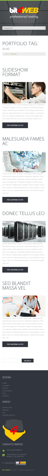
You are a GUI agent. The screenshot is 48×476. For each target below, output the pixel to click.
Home (7, 54)
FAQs (4, 393)
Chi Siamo (6, 386)
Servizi (5, 388)
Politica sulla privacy (26, 470)
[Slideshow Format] (24, 92)
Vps (3, 413)
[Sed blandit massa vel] (24, 306)
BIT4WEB (6, 470)
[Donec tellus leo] (24, 231)
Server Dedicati (8, 415)
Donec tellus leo (23, 213)
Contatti (5, 396)
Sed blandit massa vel (16, 285)
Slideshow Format (15, 71)
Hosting (5, 410)
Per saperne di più (15, 125)
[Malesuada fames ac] (24, 161)
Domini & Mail (7, 407)
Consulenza (7, 391)
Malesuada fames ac (23, 141)
